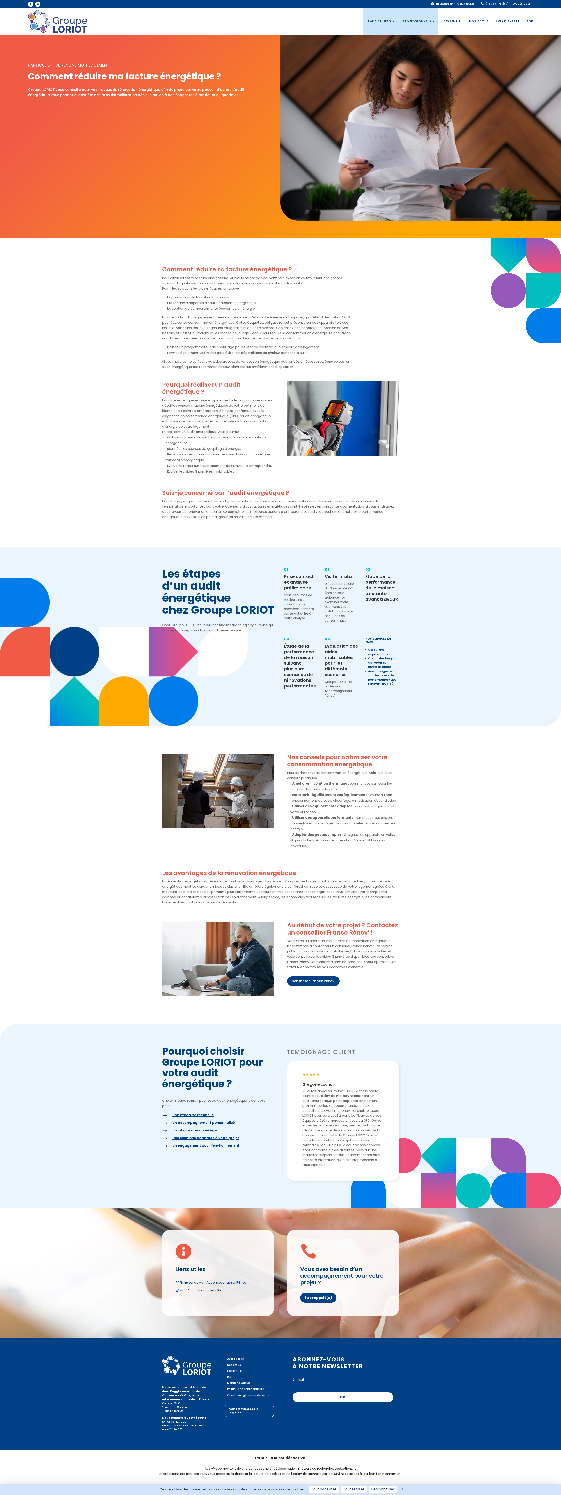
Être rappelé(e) (497, 4)
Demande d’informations (455, 4)
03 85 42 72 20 (176, 1421)
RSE (530, 21)
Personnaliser (383, 1489)
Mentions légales (238, 1383)
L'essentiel (234, 1371)
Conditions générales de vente (248, 1395)
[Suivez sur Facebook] (30, 4)
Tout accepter (323, 1489)
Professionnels (417, 21)
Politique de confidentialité (245, 1389)
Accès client (523, 3)
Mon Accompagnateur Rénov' (204, 1290)
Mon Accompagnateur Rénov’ (338, 691)
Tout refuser (353, 1489)
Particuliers (379, 21)
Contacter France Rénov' (313, 981)
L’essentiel (452, 21)
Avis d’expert (508, 21)
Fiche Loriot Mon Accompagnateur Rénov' (213, 1282)
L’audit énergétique (178, 400)
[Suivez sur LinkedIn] (37, 4)
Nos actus (479, 21)
